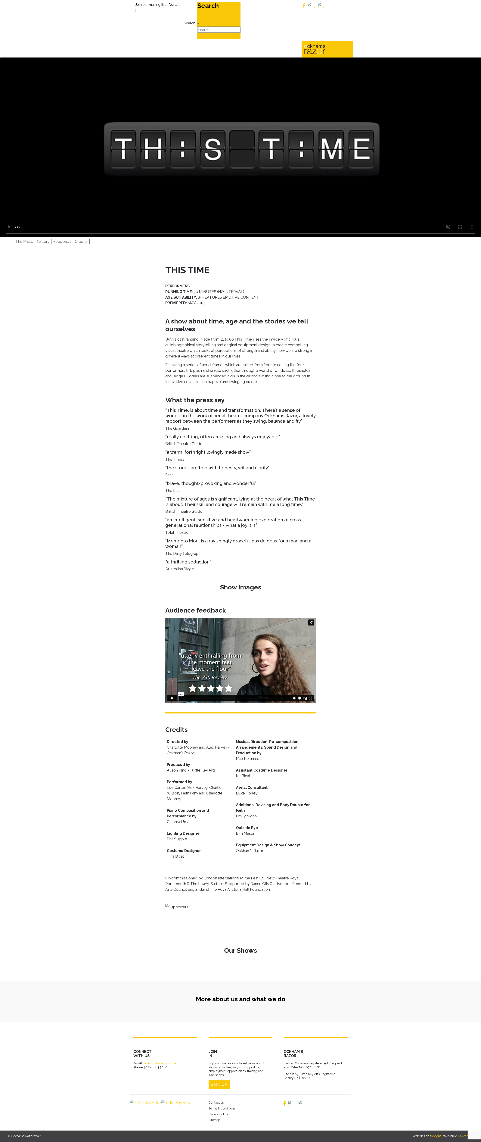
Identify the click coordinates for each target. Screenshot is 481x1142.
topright (435, 1136)
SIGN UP (219, 1084)
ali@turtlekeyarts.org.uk (160, 1063)
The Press (24, 241)
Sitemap (214, 1120)
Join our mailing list (150, 5)
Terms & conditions (222, 1108)
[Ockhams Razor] (323, 49)
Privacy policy (218, 1114)
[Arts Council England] (174, 1103)
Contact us (216, 1102)
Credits (81, 241)
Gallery (43, 241)
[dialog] (189, 20)
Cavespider (465, 1136)
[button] (472, 1133)
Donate (175, 5)
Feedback (62, 241)
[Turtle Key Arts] (144, 1103)
